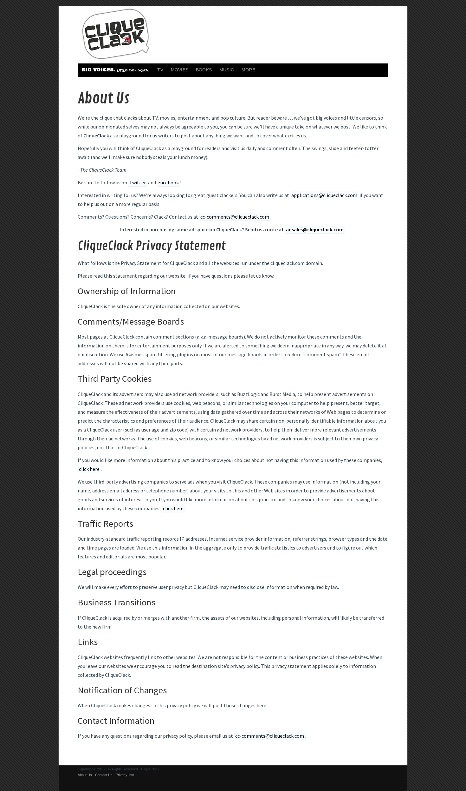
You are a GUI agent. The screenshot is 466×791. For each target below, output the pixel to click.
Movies (179, 69)
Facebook (168, 182)
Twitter (137, 182)
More (248, 69)
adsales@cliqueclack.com (315, 229)
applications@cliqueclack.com (324, 195)
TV (160, 69)
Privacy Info (125, 775)
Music (226, 69)
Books (204, 69)
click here (89, 469)
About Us (85, 775)
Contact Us (104, 775)
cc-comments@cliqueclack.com (234, 217)
